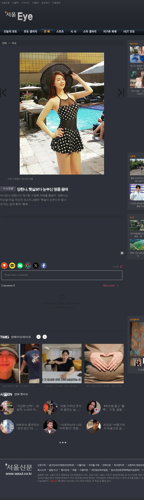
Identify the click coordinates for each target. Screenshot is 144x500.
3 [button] (65, 442)
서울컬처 (56, 3)
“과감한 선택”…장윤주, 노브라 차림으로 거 (27, 409)
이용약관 (84, 470)
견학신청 (106, 465)
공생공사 (45, 3)
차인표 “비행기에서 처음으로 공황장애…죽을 (114, 428)
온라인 (66, 465)
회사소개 (42, 470)
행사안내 (65, 470)
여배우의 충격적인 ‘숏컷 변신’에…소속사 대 (27, 428)
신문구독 (42, 465)
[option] (19, 363)
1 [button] (60, 442)
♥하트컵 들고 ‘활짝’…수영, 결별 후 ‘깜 (114, 409)
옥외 (71, 465)
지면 (60, 465)
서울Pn (15, 3)
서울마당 (81, 465)
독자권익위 (119, 465)
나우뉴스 (25, 3)
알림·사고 (53, 470)
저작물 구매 (93, 465)
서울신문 (5, 3)
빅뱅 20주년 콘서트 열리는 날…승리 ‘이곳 (70, 409)
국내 (14, 43)
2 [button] (63, 442)
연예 (4, 43)
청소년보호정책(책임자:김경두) (125, 470)
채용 (74, 470)
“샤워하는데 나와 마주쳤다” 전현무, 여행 (71, 428)
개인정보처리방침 (99, 470)
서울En (35, 3)
